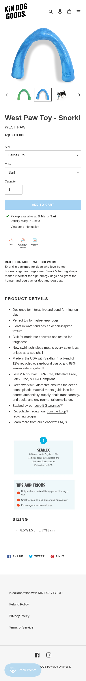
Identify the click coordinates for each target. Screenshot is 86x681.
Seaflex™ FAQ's (55, 422)
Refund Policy (19, 604)
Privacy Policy (19, 616)
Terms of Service (21, 627)
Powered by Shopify (59, 666)
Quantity (10, 181)
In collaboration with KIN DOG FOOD (36, 593)
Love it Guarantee (47, 405)
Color (8, 164)
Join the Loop (56, 411)
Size (8, 147)
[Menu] (78, 11)
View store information (25, 226)
